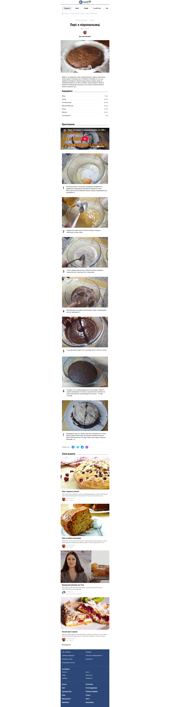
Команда (88, 652)
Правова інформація (68, 655)
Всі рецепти (66, 645)
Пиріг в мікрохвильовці (91, 13)
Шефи (86, 8)
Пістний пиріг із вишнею (69, 632)
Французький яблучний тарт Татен (73, 585)
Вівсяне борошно (67, 106)
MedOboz (65, 702)
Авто (88, 699)
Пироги (82, 13)
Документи (89, 659)
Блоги (64, 684)
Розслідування (91, 688)
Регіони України (91, 691)
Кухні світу (89, 675)
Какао (64, 109)
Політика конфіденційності (94, 655)
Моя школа (66, 699)
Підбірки (64, 678)
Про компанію (66, 652)
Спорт (88, 695)
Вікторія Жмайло (70, 498)
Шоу (63, 695)
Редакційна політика (68, 662)
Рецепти (67, 8)
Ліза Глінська (69, 591)
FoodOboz (66, 669)
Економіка (90, 702)
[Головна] (62, 13)
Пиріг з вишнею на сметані (70, 491)
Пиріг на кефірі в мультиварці (71, 538)
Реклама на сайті (67, 659)
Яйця (63, 96)
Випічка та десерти (74, 13)
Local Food (97, 8)
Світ (63, 688)
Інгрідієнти (89, 678)
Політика (89, 684)
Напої (77, 8)
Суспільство (67, 691)
